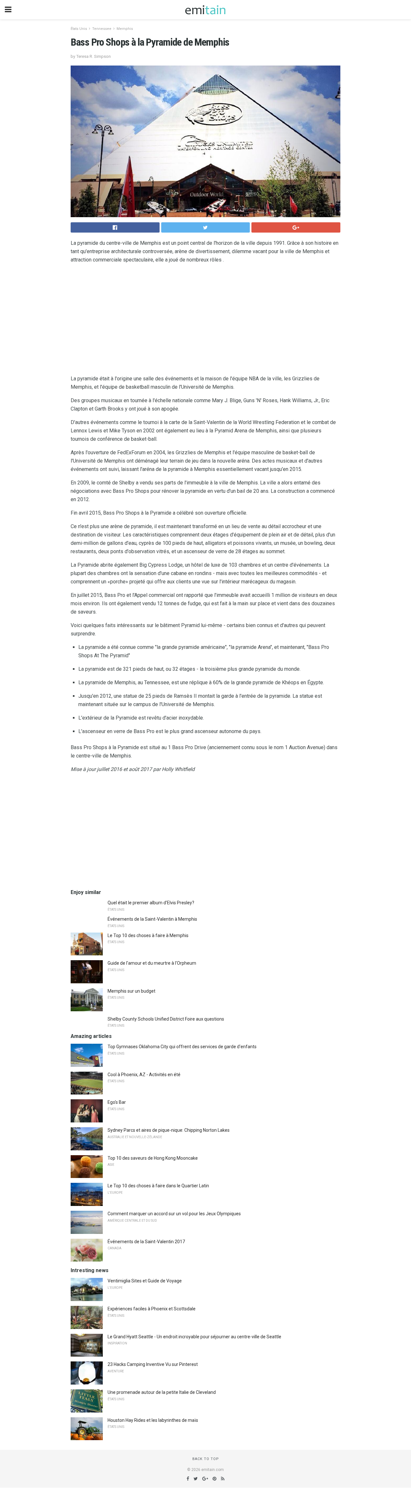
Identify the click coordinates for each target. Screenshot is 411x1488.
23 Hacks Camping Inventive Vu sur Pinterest (153, 1364)
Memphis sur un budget (131, 991)
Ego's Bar (117, 1102)
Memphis (125, 29)
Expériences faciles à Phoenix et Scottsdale (152, 1308)
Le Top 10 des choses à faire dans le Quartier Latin (158, 1185)
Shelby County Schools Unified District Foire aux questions (166, 1019)
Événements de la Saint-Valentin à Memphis (152, 919)
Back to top (205, 1459)
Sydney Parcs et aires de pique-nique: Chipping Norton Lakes (169, 1130)
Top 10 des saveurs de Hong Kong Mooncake (153, 1158)
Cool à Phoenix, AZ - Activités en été (144, 1074)
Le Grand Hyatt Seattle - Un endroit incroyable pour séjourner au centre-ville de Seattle (194, 1336)
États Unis (79, 29)
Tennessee (101, 29)
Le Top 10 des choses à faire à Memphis (148, 935)
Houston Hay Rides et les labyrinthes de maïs (153, 1420)
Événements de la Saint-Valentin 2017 (146, 1241)
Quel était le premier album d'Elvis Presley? (151, 902)
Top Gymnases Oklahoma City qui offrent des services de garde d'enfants (182, 1046)
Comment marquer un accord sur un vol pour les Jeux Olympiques (174, 1213)
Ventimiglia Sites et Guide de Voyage (145, 1280)
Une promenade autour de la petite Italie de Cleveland (162, 1392)
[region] (205, 320)
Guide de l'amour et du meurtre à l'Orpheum (152, 963)
